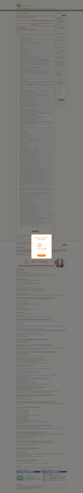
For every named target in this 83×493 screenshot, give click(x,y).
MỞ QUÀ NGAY (41, 255)
